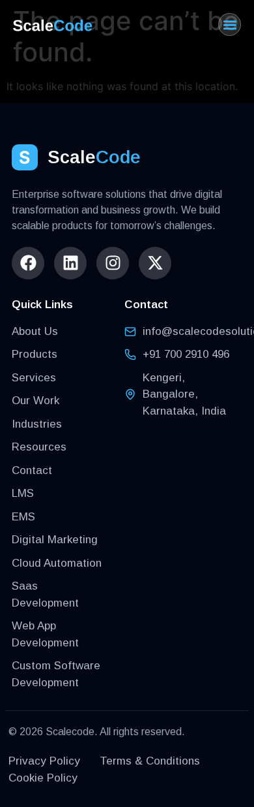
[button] (229, 24)
